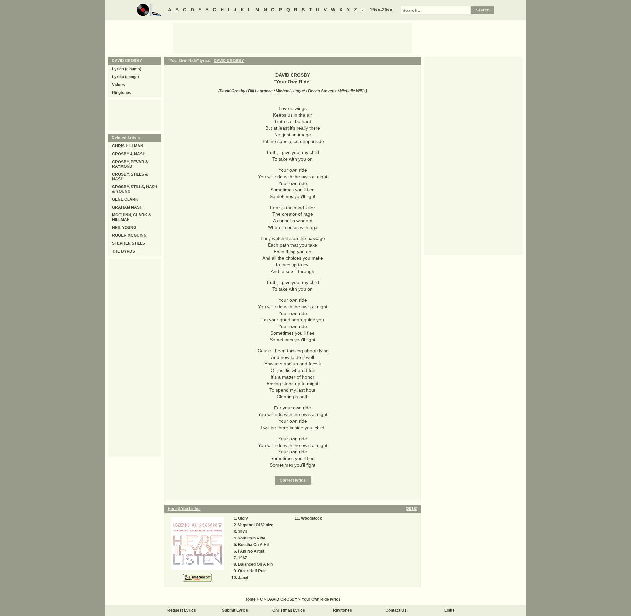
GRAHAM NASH (127, 207)
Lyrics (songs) (125, 77)
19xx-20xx (381, 9)
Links (449, 610)
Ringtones (121, 92)
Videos (118, 84)
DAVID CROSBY (229, 60)
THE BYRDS (123, 251)
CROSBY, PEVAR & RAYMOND (130, 164)
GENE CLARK (125, 199)
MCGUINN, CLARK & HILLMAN (131, 217)
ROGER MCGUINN (129, 235)
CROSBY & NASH (129, 154)
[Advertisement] (292, 38)
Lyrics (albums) (126, 69)
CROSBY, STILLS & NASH (130, 176)
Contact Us (396, 610)
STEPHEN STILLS (128, 243)
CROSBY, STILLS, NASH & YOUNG (134, 189)
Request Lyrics (181, 610)
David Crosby (232, 91)
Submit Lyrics (235, 610)
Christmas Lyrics (288, 610)
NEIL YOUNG (124, 227)
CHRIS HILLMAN (127, 146)
